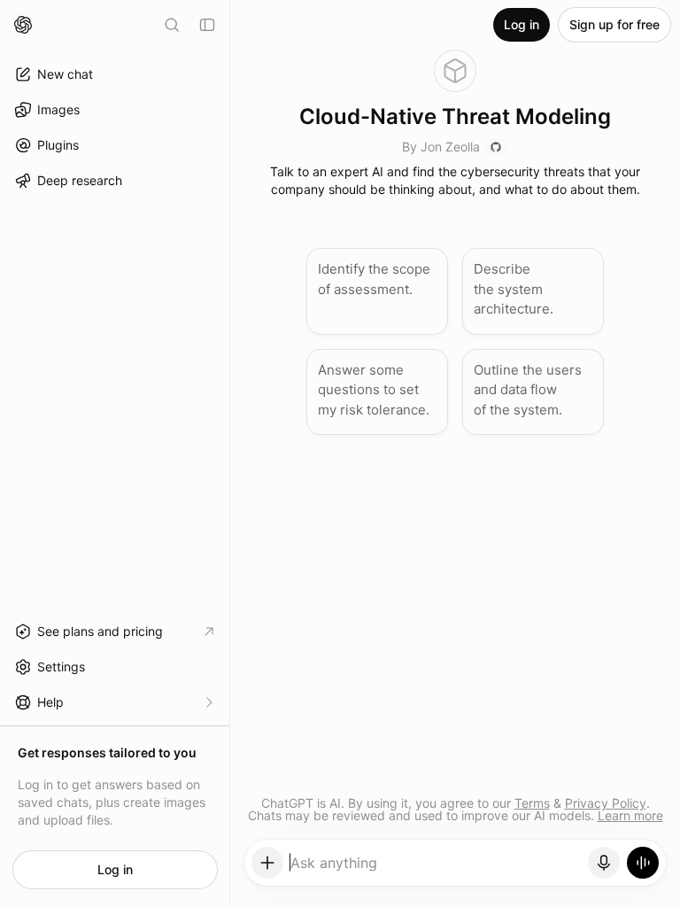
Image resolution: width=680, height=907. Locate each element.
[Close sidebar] (207, 25)
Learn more (630, 815)
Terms (532, 802)
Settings (61, 666)
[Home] (23, 25)
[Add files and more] (267, 863)
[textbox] (436, 869)
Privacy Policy (605, 802)
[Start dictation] (604, 863)
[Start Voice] (643, 863)
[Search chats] (171, 25)
